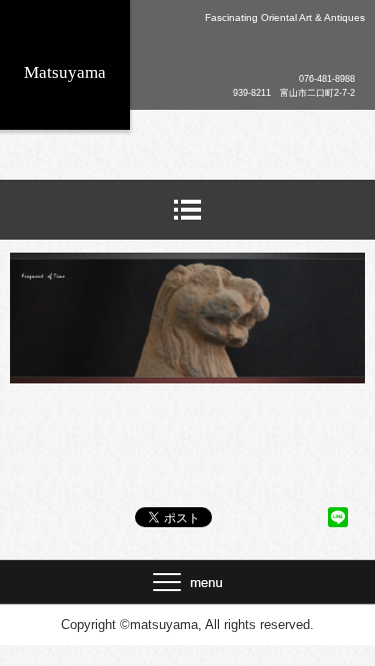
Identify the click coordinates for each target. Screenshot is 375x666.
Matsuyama (65, 72)
